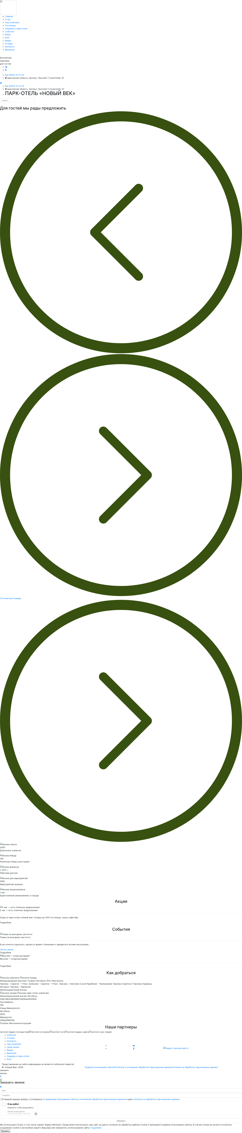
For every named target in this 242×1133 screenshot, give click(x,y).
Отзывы (11, 1038)
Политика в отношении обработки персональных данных (143, 1067)
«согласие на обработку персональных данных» (156, 1099)
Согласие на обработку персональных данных (195, 1067)
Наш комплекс (14, 1044)
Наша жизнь (13, 1047)
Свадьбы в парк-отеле (18, 1056)
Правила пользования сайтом (100, 1067)
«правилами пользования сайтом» (61, 1099)
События (11, 1035)
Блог (9, 1059)
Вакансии (11, 1053)
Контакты (11, 1041)
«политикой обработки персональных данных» (102, 1099)
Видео (10, 1050)
